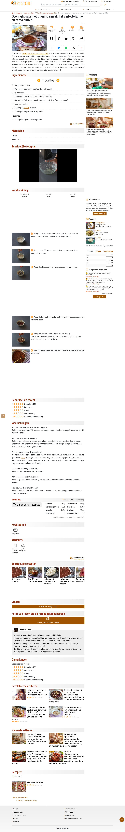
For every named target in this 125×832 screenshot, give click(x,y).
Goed (26, 410)
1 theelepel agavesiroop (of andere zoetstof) (32, 96)
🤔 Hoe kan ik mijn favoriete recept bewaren (98, 274)
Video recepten (18, 812)
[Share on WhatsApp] (66, 47)
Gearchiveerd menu (95, 246)
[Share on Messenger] (59, 47)
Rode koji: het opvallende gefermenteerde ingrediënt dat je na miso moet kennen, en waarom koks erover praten (65, 740)
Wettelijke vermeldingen (73, 818)
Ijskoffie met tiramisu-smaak (35, 580)
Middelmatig (29, 413)
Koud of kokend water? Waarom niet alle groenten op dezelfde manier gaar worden (36, 739)
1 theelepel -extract (24, 108)
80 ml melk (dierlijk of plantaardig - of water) (32, 89)
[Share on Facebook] (51, 47)
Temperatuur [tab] (108, 251)
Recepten (42, 10)
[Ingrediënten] (3, 416)
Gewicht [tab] (90, 251)
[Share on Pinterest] (81, 47)
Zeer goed (28, 407)
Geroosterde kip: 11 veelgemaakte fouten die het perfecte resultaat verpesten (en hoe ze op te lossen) (29, 713)
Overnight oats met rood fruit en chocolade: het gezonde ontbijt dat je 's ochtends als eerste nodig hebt (66, 696)
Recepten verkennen (20, 797)
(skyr (23, 457)
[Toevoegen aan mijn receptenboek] (51, 38)
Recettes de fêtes (35, 782)
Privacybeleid (69, 812)
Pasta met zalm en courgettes (101, 233)
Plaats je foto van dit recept (48, 622)
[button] (14, 38)
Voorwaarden (69, 815)
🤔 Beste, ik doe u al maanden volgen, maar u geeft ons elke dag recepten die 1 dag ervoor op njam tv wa (99, 280)
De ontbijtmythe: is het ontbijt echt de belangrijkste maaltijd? (72, 711)
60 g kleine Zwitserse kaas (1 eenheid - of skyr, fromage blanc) (40, 100)
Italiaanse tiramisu (16, 580)
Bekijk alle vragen (107, 293)
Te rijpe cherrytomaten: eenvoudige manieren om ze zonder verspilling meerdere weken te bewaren (66, 757)
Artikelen (65, 10)
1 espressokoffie (20, 104)
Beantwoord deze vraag (92, 276)
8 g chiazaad (18, 93)
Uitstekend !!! (30, 404)
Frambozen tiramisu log (81, 580)
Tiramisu (17, 777)
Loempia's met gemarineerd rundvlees (103, 225)
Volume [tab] (98, 251)
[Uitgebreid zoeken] (104, 5)
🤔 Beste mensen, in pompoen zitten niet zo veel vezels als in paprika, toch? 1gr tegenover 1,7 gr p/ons (99, 288)
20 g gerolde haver (21, 85)
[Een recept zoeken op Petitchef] (101, 4)
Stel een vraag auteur (49, 607)
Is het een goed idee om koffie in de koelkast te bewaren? (37, 692)
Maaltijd (20, 800)
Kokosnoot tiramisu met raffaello (49, 581)
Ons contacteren (70, 809)
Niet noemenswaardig (33, 416)
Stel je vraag (101, 297)
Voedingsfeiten (78, 124)
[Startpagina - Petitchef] (13, 13)
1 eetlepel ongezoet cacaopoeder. (28, 119)
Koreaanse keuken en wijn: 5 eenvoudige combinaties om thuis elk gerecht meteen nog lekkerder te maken (29, 757)
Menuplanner (98, 214)
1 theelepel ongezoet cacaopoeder (28, 111)
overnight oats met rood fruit (35, 53)
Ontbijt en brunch (31, 800)
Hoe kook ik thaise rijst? (103, 240)
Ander (108, 10)
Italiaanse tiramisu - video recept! (67, 581)
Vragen (88, 10)
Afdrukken (109, 246)
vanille (26, 108)
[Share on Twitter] (74, 47)
